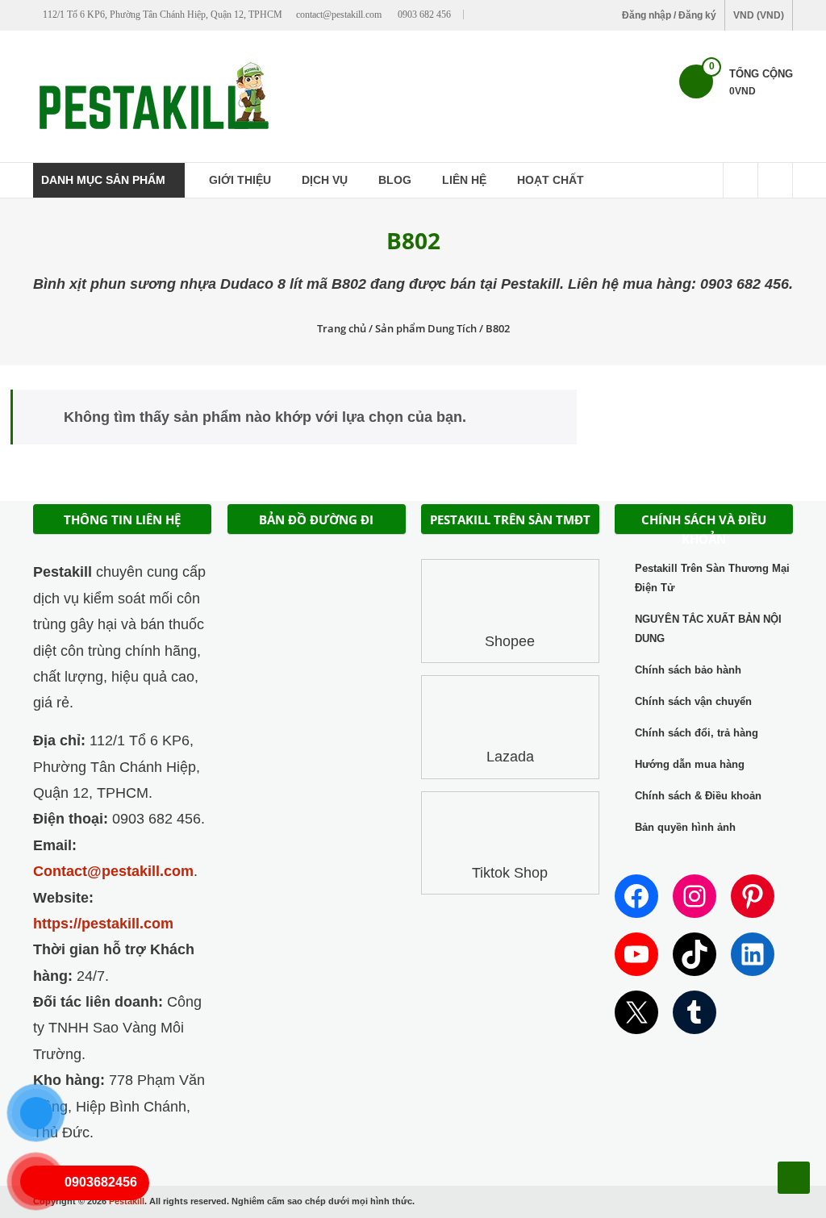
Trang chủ (341, 328)
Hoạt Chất (550, 179)
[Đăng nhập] (775, 180)
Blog (394, 179)
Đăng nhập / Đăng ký (669, 15)
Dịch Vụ (325, 179)
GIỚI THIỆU (240, 179)
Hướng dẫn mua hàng (690, 764)
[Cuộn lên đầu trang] (794, 1178)
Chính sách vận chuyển (693, 701)
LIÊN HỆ (464, 179)
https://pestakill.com (103, 924)
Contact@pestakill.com (113, 871)
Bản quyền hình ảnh (685, 827)
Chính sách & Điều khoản (698, 796)
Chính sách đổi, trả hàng (696, 733)
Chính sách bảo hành (688, 670)
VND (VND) (758, 15)
